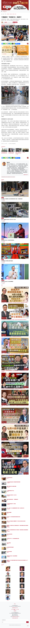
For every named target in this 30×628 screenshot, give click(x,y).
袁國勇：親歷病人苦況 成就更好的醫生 (11, 486)
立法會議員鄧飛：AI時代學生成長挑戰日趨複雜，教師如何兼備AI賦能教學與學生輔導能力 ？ (14, 319)
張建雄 (8, 552)
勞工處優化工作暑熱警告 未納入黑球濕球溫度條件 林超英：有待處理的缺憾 (11, 198)
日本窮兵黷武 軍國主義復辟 (10, 547)
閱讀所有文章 (26, 174)
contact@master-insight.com (15, 616)
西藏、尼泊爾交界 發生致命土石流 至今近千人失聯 (18, 153)
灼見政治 (3, 197)
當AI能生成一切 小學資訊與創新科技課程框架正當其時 (13, 516)
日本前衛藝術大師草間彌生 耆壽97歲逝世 (7, 260)
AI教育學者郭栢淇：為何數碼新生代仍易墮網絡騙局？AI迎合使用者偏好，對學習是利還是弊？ (14, 457)
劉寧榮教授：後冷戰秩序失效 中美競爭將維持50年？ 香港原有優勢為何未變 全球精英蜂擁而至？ (14, 423)
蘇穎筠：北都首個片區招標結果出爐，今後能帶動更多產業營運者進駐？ (11, 336)
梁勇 (7, 539)
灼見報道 (3, 218)
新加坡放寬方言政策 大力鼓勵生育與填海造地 (7, 240)
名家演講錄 (3, 280)
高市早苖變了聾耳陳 (9, 551)
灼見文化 (3, 259)
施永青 (6, 22)
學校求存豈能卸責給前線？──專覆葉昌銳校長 (12, 499)
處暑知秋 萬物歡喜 (9, 512)
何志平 (8, 478)
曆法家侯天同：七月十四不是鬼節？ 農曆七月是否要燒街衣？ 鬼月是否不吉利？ (12, 440)
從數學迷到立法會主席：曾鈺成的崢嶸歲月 (7, 281)
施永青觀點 (15, 22)
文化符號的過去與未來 (9, 477)
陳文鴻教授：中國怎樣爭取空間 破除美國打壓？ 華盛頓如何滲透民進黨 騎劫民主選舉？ (13, 388)
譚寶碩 (8, 491)
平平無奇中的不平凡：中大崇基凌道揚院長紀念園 (13, 538)
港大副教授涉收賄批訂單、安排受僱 (11, 503)
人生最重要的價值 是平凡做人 (10, 490)
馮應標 (8, 543)
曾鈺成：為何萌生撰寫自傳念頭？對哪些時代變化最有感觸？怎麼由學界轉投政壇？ (13, 353)
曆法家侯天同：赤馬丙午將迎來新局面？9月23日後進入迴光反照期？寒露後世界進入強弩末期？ (14, 302)
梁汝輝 (8, 517)
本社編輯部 (4, 220)
